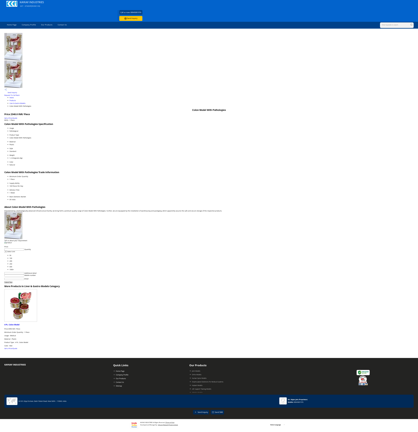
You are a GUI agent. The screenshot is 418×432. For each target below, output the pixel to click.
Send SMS (219, 412)
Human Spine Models (199, 378)
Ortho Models (196, 375)
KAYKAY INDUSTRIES (32, 3)
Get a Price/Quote (10, 118)
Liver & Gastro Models (17, 103)
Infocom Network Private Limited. (168, 425)
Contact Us (62, 25)
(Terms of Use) (169, 422)
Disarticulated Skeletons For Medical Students (207, 382)
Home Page (12, 25)
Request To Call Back (11, 95)
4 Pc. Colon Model (11, 324)
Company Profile (29, 25)
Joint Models (196, 371)
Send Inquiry (132, 18)
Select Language (275, 425)
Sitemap (119, 386)
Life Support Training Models (201, 389)
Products (12, 100)
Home (11, 98)
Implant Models (197, 385)
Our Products (46, 25)
